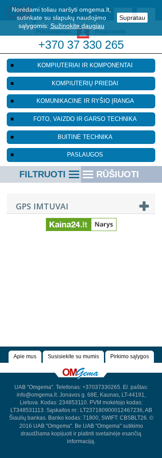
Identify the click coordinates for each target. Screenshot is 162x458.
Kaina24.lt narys (81, 220)
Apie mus (25, 356)
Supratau (132, 17)
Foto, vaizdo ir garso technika (85, 119)
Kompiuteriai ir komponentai (85, 65)
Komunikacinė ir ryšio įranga (85, 100)
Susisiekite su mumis (73, 356)
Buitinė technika (85, 137)
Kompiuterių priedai (85, 83)
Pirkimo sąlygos (129, 356)
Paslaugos (85, 154)
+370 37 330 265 (81, 44)
